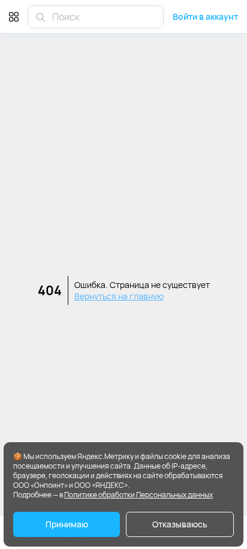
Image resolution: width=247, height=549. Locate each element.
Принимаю (67, 524)
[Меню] (14, 16)
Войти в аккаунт (205, 16)
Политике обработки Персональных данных (138, 495)
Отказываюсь (179, 524)
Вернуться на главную (119, 296)
